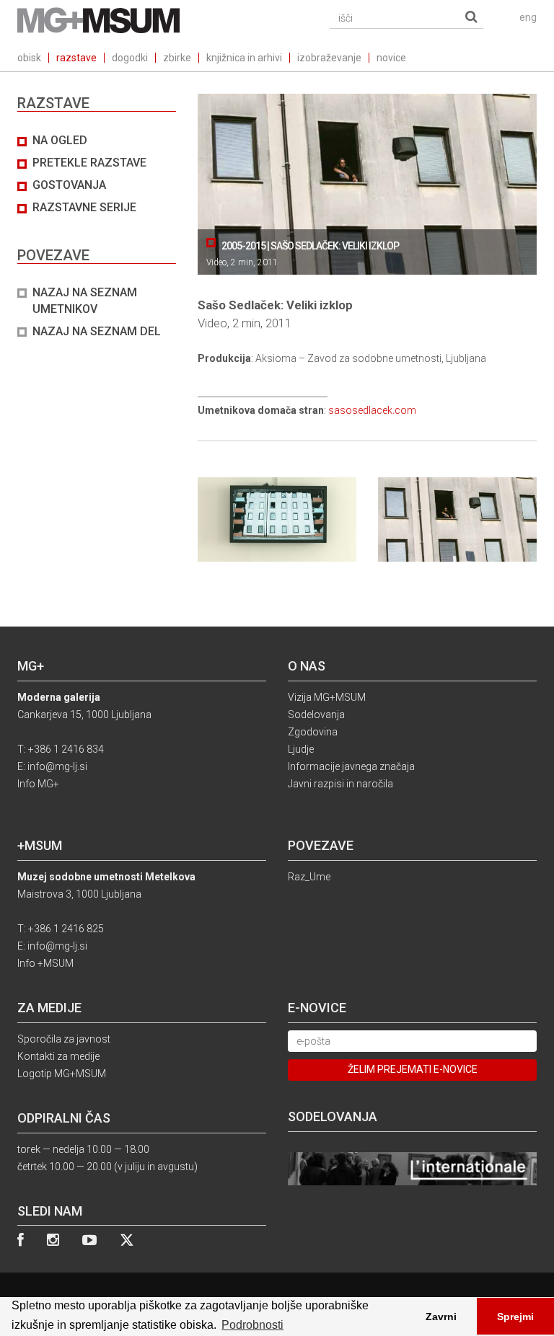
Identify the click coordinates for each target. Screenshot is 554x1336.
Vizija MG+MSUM (327, 697)
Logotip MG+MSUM (61, 1073)
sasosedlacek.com (372, 410)
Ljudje (301, 749)
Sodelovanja (316, 714)
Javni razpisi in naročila (340, 783)
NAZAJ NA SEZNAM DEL (96, 331)
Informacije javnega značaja (351, 766)
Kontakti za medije (58, 1056)
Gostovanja (69, 185)
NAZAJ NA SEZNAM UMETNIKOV (84, 301)
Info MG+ (38, 783)
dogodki (130, 57)
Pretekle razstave (89, 162)
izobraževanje (329, 57)
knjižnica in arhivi (244, 57)
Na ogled (59, 140)
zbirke (177, 57)
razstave (76, 57)
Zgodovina (313, 732)
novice (391, 57)
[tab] (96, 236)
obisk (29, 57)
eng (528, 17)
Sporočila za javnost (63, 1039)
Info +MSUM (45, 963)
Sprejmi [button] (515, 1316)
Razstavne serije (84, 207)
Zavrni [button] (441, 1316)
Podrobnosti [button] (252, 1325)
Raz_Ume (309, 876)
